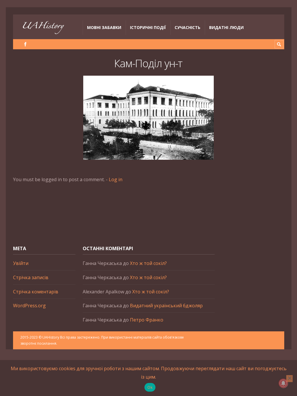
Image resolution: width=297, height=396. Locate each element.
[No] (289, 378)
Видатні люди (226, 27)
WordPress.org (29, 305)
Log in (115, 179)
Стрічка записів (30, 277)
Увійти (20, 263)
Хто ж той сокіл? (148, 263)
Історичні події (148, 27)
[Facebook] (25, 44)
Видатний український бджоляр (166, 305)
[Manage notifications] (283, 383)
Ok (150, 387)
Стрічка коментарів (35, 291)
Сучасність (187, 27)
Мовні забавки (104, 27)
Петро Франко (146, 320)
